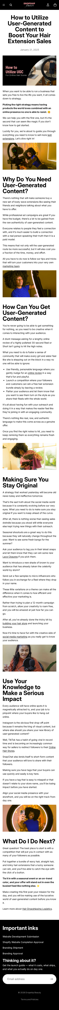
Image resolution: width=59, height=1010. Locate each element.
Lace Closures (10, 556)
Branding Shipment (13, 947)
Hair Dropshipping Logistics (37, 908)
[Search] (10, 5)
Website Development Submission (21, 936)
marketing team (11, 266)
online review (35, 372)
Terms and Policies (29, 999)
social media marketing (15, 636)
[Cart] (55, 5)
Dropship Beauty (33, 992)
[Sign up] (51, 979)
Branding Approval (13, 953)
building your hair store (15, 623)
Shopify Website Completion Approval (23, 942)
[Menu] (4, 5)
